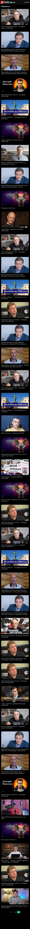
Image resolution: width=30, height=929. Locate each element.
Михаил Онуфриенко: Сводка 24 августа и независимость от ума (13, 163)
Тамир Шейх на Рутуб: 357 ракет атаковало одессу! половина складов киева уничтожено (14, 72)
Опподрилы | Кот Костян (8, 208)
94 (15, 912)
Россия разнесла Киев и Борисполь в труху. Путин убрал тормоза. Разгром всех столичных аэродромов (14, 660)
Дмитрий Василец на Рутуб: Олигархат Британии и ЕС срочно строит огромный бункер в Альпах (13, 276)
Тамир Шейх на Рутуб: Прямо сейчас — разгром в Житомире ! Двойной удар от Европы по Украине (12, 773)
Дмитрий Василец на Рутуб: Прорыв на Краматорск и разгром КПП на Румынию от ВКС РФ (13, 344)
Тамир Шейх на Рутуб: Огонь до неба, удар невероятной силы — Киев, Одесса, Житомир (14, 590)
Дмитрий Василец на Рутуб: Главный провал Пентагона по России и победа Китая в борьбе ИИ (14, 614)
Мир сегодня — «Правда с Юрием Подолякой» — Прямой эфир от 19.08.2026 (14, 861)
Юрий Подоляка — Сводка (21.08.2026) (12, 433)
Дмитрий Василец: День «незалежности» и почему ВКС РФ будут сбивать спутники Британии (13, 51)
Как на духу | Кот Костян (8, 839)
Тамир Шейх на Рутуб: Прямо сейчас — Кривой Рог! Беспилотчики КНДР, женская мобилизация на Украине (15, 366)
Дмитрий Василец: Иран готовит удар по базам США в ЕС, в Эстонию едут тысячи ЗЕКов (15, 749)
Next (19, 912)
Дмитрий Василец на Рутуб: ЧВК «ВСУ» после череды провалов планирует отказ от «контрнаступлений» (14, 187)
